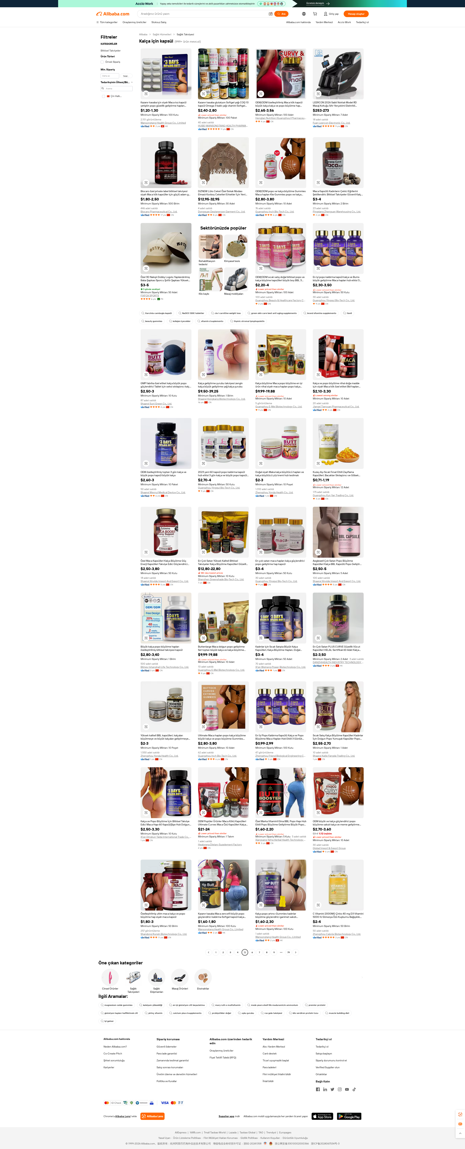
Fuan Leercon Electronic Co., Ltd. (331, 122)
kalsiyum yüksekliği (152, 1005)
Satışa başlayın (324, 1053)
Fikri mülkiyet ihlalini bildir (277, 1074)
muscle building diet (339, 1013)
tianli (349, 313)
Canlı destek (270, 1053)
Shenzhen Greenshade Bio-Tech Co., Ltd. (221, 579)
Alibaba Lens (122, 1116)
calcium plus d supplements (187, 1013)
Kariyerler (109, 1067)
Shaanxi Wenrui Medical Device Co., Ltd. (163, 492)
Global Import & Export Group (329, 848)
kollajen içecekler (182, 321)
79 (288, 952)
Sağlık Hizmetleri (162, 34)
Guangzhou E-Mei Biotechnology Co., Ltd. (278, 406)
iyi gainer (109, 1021)
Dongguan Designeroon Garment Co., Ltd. (221, 211)
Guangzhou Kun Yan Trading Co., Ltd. (333, 495)
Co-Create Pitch (113, 1053)
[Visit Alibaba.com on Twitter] (332, 1089)
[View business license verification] (265, 1143)
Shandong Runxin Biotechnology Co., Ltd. (164, 934)
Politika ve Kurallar (167, 1081)
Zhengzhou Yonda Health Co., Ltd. (274, 492)
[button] (270, 14)
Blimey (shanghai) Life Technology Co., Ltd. (165, 667)
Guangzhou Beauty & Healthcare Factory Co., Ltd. (280, 300)
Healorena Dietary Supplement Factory (220, 844)
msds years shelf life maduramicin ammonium (274, 1005)
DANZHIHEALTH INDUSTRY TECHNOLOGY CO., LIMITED (338, 662)
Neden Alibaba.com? (115, 1046)
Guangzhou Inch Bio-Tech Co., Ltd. (274, 211)
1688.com (195, 1132)
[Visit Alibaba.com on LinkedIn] (325, 1089)
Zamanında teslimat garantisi (173, 1060)
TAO (260, 1132)
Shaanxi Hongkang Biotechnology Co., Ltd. (221, 398)
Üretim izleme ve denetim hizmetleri (177, 1074)
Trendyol (271, 1132)
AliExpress (181, 1132)
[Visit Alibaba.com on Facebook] (318, 1089)
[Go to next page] (295, 952)
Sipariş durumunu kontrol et (331, 1060)
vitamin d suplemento (212, 321)
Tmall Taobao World (215, 1132)
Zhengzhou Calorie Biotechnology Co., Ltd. (337, 934)
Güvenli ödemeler (167, 1046)
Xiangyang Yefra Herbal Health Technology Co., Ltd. (280, 839)
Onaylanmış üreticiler (221, 1050)
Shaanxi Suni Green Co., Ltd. (156, 403)
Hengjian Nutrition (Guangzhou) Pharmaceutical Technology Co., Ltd (280, 118)
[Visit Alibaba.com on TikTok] (354, 1089)
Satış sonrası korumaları (170, 1067)
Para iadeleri (269, 1067)
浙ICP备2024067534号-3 (325, 1143)
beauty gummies (153, 321)
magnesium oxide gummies (118, 1005)
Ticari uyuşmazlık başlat (276, 1060)
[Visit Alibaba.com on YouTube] (347, 1089)
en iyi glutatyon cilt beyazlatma (189, 1005)
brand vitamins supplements (321, 313)
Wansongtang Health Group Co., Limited (163, 122)
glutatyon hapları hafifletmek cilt (121, 1013)
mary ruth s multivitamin (227, 1005)
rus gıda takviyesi (273, 1013)
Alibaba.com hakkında (117, 1039)
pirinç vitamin (155, 1013)
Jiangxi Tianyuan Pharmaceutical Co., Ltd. (336, 406)
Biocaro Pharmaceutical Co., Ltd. (159, 211)
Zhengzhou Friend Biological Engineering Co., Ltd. (280, 755)
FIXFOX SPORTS (150, 295)
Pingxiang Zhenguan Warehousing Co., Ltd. (337, 211)
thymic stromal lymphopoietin (249, 321)
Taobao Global (247, 1132)
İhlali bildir (268, 1081)
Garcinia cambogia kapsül (158, 313)
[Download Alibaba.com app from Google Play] (349, 1116)
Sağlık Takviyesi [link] (185, 34)
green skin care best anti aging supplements (274, 313)
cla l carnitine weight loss (228, 313)
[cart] (315, 14)
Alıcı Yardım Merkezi (274, 1046)
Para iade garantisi (167, 1053)
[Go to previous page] (208, 952)
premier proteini (317, 1005)
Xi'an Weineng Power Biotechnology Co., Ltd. (280, 667)
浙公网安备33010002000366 (292, 1143)
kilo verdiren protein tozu (305, 1013)
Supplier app (226, 1116)
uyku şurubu (248, 1013)
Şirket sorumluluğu (114, 1060)
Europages (285, 1132)
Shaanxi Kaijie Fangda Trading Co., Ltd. (334, 755)
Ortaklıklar (321, 1074)
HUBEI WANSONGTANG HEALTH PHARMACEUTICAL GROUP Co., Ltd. (223, 125)
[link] (460, 1114)
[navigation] (116, 494)
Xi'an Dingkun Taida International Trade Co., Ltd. (166, 836)
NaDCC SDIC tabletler (193, 313)
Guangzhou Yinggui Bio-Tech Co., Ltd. (334, 300)
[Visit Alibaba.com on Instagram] (339, 1089)
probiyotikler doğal (221, 1013)
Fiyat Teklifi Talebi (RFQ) (223, 1057)
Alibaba (143, 34)
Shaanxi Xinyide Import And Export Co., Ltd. (165, 581)
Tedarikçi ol (322, 1046)
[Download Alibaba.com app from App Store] (322, 1116)
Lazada (232, 1132)
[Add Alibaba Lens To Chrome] (152, 1116)
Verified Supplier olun (328, 1067)
